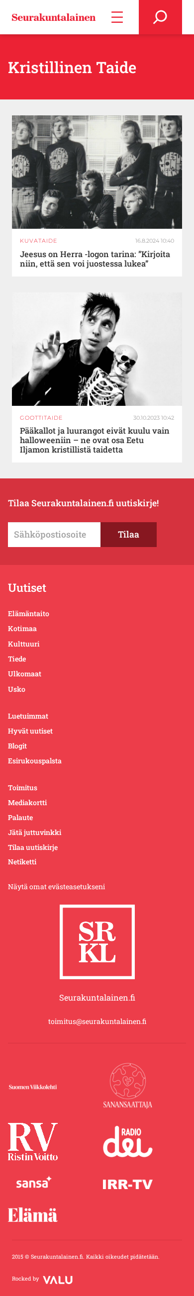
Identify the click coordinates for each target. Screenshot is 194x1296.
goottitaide (41, 417)
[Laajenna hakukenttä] (160, 17)
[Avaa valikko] (117, 17)
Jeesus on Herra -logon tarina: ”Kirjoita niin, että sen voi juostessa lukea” (95, 259)
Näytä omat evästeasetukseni (56, 886)
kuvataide (38, 240)
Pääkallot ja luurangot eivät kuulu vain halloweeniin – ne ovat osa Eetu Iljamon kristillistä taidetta (95, 440)
